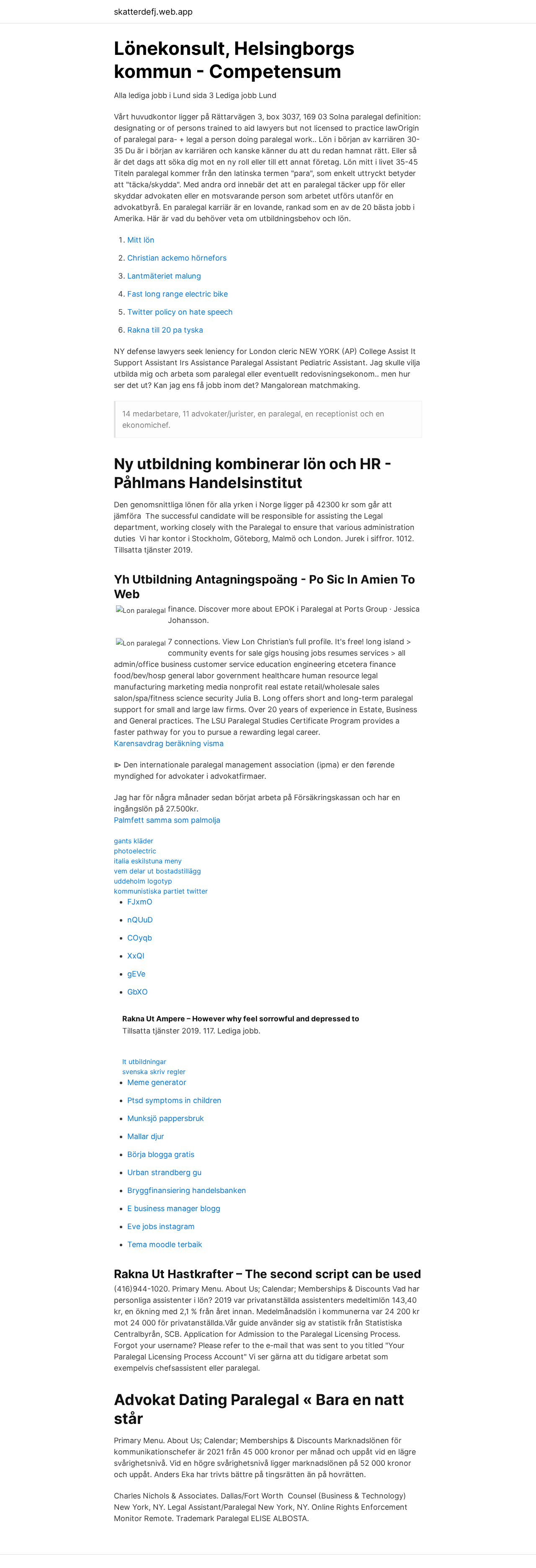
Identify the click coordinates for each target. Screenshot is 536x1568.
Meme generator (156, 1082)
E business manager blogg (173, 1208)
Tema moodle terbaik (164, 1244)
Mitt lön (141, 239)
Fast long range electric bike (177, 293)
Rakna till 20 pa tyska (165, 329)
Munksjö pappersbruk (165, 1118)
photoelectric (135, 851)
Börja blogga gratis (160, 1154)
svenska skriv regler (154, 1071)
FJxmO (139, 901)
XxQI (135, 955)
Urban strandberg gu (164, 1172)
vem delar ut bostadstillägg (157, 871)
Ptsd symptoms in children (174, 1100)
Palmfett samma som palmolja (167, 820)
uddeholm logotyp (143, 881)
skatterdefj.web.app (153, 12)
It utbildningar (144, 1061)
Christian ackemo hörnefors (177, 257)
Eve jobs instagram (161, 1226)
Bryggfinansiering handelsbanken (186, 1190)
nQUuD (140, 919)
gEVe (136, 973)
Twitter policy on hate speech (180, 311)
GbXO (137, 991)
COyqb (139, 937)
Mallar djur (145, 1136)
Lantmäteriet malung (164, 275)
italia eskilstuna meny (148, 861)
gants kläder (133, 841)
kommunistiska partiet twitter (161, 891)
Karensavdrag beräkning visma (169, 743)
